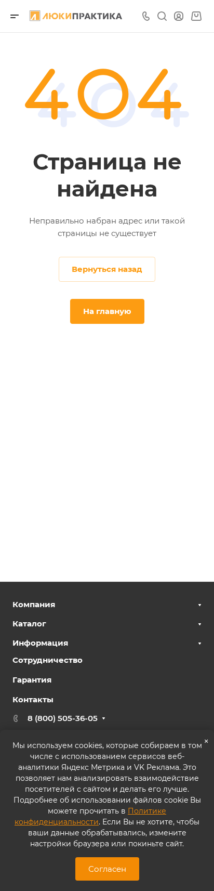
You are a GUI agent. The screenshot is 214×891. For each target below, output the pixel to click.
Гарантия (31, 680)
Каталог (29, 623)
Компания (33, 604)
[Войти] (178, 16)
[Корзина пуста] (196, 16)
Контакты (33, 699)
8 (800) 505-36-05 (63, 718)
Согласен (107, 869)
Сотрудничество (47, 660)
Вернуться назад (107, 269)
